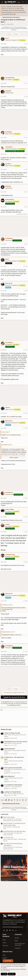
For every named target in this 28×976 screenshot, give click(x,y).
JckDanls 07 (7, 786)
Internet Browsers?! (9, 748)
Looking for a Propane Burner (12, 792)
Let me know (15, 12)
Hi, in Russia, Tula (8, 837)
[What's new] (22, 2)
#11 (26, 290)
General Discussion (17, 743)
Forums (4, 942)
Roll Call (5, 840)
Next (16, 34)
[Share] (25, 44)
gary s (3, 24)
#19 (26, 600)
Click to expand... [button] (14, 457)
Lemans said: (5, 432)
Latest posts (4, 814)
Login (4, 955)
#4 (26, 137)
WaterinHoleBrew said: (7, 632)
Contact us (5, 945)
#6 (26, 169)
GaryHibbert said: (6, 444)
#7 (26, 192)
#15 (26, 498)
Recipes (17, 938)
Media (16, 940)
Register (5, 958)
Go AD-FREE (8, 960)
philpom (6, 760)
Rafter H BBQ (7, 734)
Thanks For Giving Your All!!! (12, 733)
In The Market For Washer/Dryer (13, 785)
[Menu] (2, 2)
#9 (26, 244)
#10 (26, 266)
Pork (4, 828)
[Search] (26, 2)
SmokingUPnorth (8, 769)
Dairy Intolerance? (9, 776)
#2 (26, 83)
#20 (26, 651)
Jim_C (5, 793)
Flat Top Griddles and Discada (15, 793)
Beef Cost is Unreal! (8, 817)
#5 (26, 154)
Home (4, 939)
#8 (26, 206)
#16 (26, 516)
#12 (26, 350)
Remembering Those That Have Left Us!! (15, 741)
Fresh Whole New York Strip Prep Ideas (14, 831)
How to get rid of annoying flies (13, 767)
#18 (26, 562)
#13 (26, 413)
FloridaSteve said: (6, 604)
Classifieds (17, 948)
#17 (26, 531)
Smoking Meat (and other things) (20, 944)
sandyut (6, 778)
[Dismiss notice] (25, 6)
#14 (26, 428)
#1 (26, 43)
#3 (26, 96)
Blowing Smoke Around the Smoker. (12, 820)
